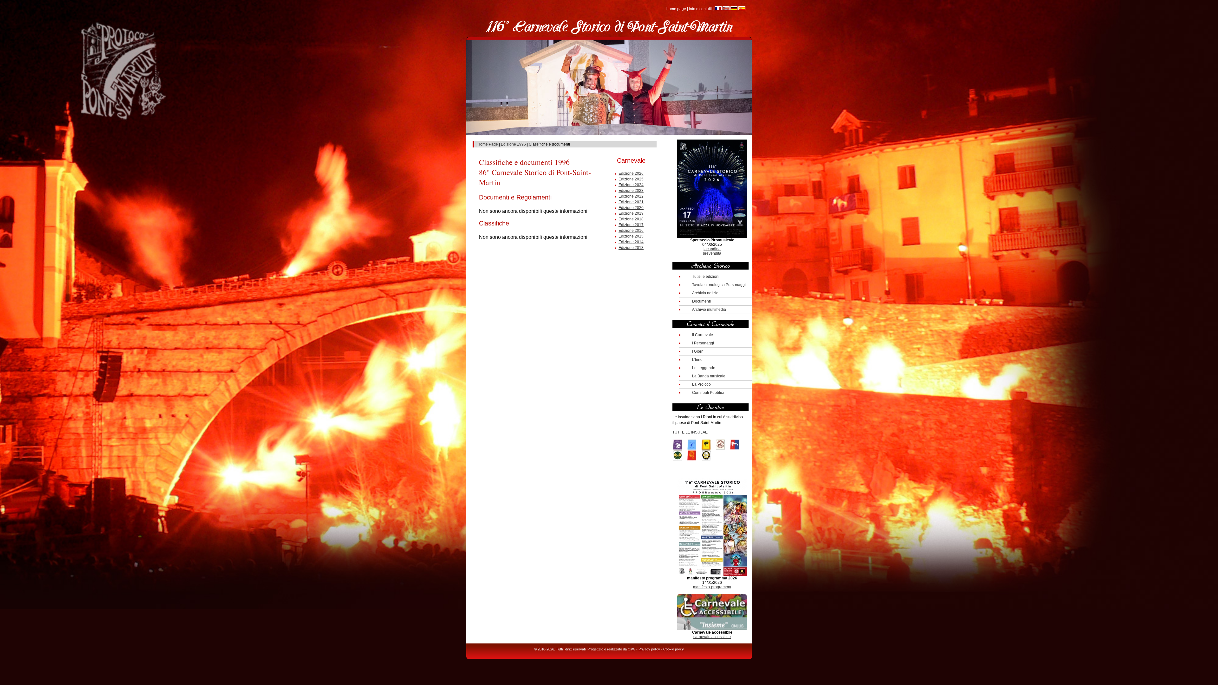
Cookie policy (673, 649)
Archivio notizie (705, 293)
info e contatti (700, 9)
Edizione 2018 (631, 219)
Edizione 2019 (631, 213)
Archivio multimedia (709, 309)
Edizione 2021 (631, 202)
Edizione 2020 (631, 208)
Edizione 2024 (631, 185)
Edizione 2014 (631, 242)
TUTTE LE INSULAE (690, 432)
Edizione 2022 (631, 196)
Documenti (701, 301)
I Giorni (698, 351)
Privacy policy (649, 649)
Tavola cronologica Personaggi (719, 285)
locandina (712, 249)
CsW (631, 649)
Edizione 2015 (631, 236)
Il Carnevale (702, 335)
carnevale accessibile (712, 637)
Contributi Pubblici (708, 392)
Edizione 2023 (631, 190)
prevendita (712, 253)
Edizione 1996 (513, 144)
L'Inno (697, 359)
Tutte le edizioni (705, 276)
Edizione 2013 (631, 247)
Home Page (487, 144)
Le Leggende (703, 368)
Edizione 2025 (631, 179)
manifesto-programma (712, 587)
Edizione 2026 (631, 173)
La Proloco (701, 384)
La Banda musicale (708, 376)
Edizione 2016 (631, 230)
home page (676, 9)
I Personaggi (703, 343)
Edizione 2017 (631, 225)
